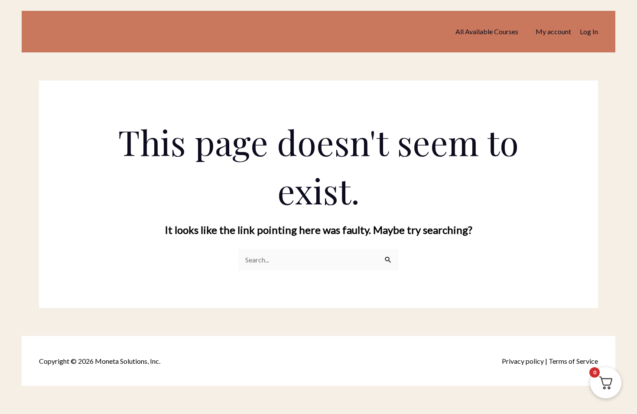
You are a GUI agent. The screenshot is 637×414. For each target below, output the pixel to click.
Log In (589, 31)
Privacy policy (523, 361)
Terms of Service (573, 361)
